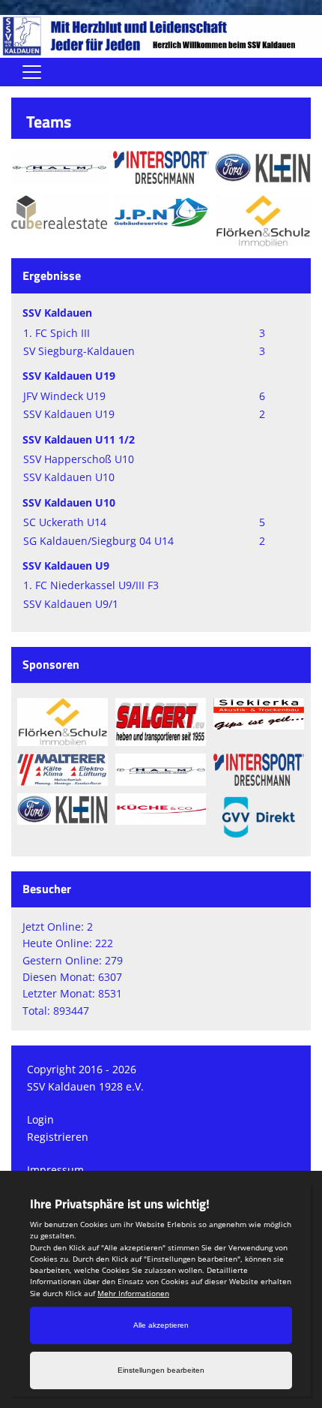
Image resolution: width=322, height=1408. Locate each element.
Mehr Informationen (133, 1293)
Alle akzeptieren (161, 1325)
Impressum (55, 1170)
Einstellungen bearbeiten (161, 1370)
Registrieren (57, 1137)
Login (40, 1119)
